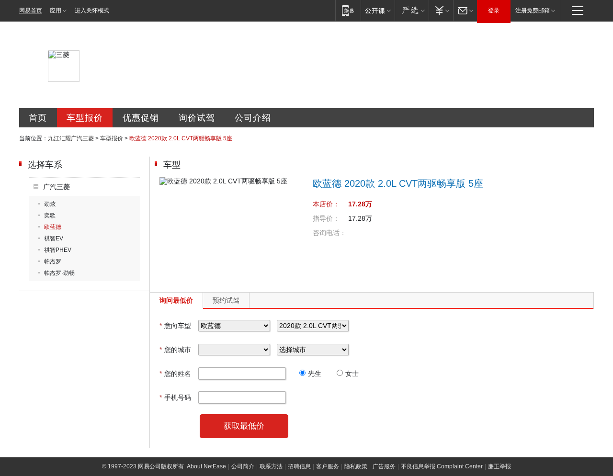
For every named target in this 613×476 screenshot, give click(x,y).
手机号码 (175, 397)
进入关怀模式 (92, 10)
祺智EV (53, 238)
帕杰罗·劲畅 (59, 273)
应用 (55, 10)
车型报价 (85, 118)
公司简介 (242, 466)
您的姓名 (175, 373)
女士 (352, 373)
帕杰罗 (52, 261)
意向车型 (175, 325)
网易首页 (30, 10)
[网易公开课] (378, 10)
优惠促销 (141, 118)
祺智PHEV (57, 250)
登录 (493, 10)
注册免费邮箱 (532, 10)
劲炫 (50, 204)
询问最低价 (176, 300)
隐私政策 (355, 466)
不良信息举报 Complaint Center (442, 466)
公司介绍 (253, 118)
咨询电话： (329, 233)
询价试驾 (197, 118)
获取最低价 (244, 426)
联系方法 (271, 466)
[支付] (441, 10)
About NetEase (206, 466)
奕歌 (50, 215)
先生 (314, 373)
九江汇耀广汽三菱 (71, 138)
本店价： (326, 204)
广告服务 (384, 466)
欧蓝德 (52, 227)
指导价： (326, 218)
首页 (38, 118)
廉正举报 (499, 466)
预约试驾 (226, 300)
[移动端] (348, 10)
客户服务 (327, 466)
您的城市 (175, 349)
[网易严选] (412, 10)
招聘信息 (299, 466)
